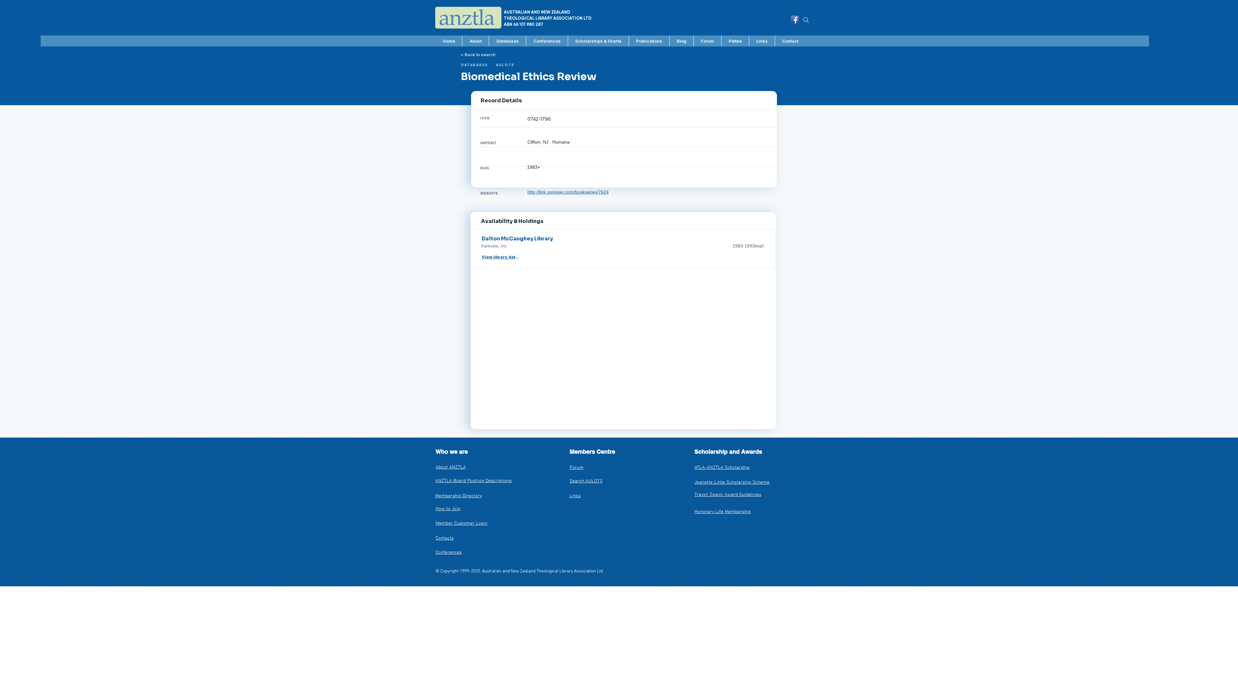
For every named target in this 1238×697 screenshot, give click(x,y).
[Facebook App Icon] (795, 19)
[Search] (806, 20)
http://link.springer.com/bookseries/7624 (568, 192)
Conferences (449, 552)
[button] (507, 40)
